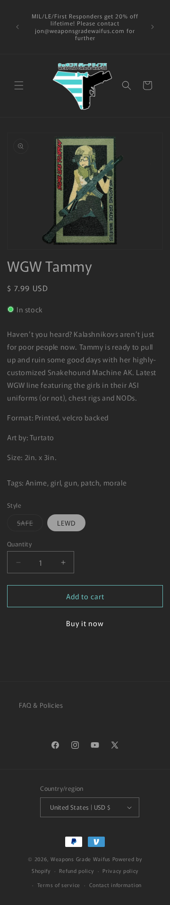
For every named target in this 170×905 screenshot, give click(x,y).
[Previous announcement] (17, 27)
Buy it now (85, 623)
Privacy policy (120, 870)
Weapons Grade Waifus (81, 859)
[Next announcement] (152, 27)
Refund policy (76, 870)
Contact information (115, 884)
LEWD (66, 523)
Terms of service (58, 884)
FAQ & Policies (41, 705)
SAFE (30, 524)
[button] (18, 85)
